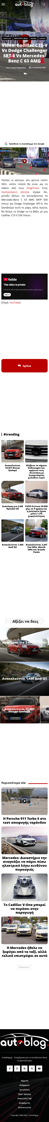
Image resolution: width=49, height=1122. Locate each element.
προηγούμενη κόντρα (15, 192)
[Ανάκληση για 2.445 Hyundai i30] (12, 492)
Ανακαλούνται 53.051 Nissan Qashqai (12, 468)
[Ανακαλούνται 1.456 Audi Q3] (12, 530)
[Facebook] (12, 352)
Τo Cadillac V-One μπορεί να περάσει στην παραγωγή (25, 908)
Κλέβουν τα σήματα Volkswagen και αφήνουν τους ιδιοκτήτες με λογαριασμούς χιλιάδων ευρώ (36, 471)
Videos (42, 38)
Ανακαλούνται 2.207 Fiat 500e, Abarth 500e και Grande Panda (36, 548)
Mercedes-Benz (21, 38)
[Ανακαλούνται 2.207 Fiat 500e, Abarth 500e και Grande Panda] (36, 530)
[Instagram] (17, 1069)
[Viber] (30, 352)
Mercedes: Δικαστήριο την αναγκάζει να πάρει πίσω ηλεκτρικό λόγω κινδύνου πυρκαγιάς (24, 863)
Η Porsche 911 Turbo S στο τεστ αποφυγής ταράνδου (24, 820)
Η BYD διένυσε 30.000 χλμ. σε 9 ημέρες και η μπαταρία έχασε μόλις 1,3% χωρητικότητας (36, 511)
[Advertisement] (24, 111)
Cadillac (7, 38)
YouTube (15, 302)
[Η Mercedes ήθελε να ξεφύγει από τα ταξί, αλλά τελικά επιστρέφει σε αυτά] (24, 930)
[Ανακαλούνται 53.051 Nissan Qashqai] (12, 451)
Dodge (34, 38)
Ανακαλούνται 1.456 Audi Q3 (12, 545)
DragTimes (33, 188)
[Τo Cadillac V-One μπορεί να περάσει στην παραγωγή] (24, 887)
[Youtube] (39, 1069)
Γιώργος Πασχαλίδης (18, 68)
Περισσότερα (24, 967)
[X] (18, 352)
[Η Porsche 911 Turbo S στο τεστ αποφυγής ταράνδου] (24, 801)
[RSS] (24, 1069)
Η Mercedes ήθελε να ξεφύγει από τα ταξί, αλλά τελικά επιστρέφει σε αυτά (24, 951)
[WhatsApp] (24, 352)
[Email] (37, 352)
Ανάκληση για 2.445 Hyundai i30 (12, 507)
